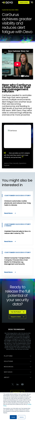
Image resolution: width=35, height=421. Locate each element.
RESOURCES (8, 367)
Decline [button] (22, 417)
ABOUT (6, 377)
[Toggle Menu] (31, 2)
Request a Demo (24, 2)
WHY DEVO (8, 372)
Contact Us (16, 392)
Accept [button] (13, 417)
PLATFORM (8, 356)
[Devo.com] (7, 2)
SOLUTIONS (8, 361)
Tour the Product (16, 312)
